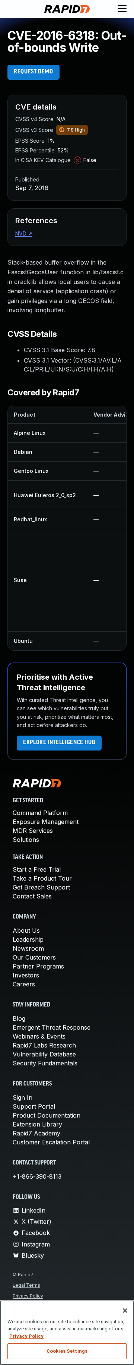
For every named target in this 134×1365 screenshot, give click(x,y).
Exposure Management (46, 821)
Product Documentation (46, 1115)
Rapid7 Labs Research (44, 1045)
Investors (26, 975)
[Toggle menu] (122, 9)
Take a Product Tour (42, 878)
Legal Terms (26, 1285)
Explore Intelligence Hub (59, 743)
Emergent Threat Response (51, 1027)
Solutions (26, 839)
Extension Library (37, 1124)
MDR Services (33, 830)
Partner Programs (38, 966)
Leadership (28, 939)
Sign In (22, 1097)
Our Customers (34, 957)
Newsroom (28, 948)
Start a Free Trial (37, 869)
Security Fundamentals (45, 1063)
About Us (26, 930)
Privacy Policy (28, 1296)
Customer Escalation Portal (51, 1142)
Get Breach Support (41, 887)
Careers (24, 984)
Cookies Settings (67, 1351)
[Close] (125, 1310)
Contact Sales (32, 896)
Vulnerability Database (44, 1054)
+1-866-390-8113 (37, 1176)
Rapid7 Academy (36, 1133)
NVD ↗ (23, 233)
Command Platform (40, 812)
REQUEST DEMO (33, 72)
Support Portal (34, 1106)
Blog (19, 1018)
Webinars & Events (39, 1036)
